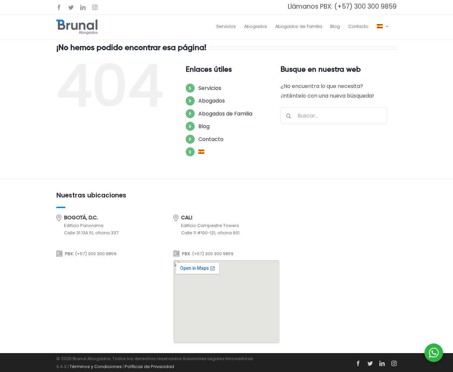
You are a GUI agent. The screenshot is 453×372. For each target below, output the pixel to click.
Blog (204, 126)
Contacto (211, 139)
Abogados (211, 101)
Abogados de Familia (225, 113)
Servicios (209, 88)
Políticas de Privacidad (149, 366)
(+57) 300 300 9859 (365, 6)
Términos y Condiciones (96, 366)
